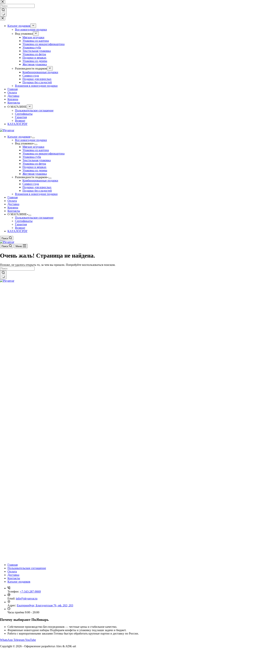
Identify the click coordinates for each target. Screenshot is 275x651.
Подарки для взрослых (36, 187)
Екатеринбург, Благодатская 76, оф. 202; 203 (45, 605)
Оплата (12, 200)
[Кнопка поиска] (3, 275)
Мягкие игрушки (33, 146)
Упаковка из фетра (34, 163)
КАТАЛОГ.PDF (17, 231)
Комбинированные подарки (40, 180)
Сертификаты (24, 221)
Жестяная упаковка (34, 173)
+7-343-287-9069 (30, 591)
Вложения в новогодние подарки (36, 194)
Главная (12, 197)
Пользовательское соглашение (34, 217)
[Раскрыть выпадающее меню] (33, 137)
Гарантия (21, 224)
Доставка (13, 204)
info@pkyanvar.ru (26, 598)
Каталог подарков (18, 136)
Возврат (20, 227)
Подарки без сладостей (37, 190)
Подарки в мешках (34, 167)
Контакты (13, 210)
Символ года (30, 183)
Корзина (12, 207)
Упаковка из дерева (34, 170)
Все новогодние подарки (31, 140)
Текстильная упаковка (36, 160)
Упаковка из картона (35, 150)
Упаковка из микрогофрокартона (43, 153)
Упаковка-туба (31, 156)
